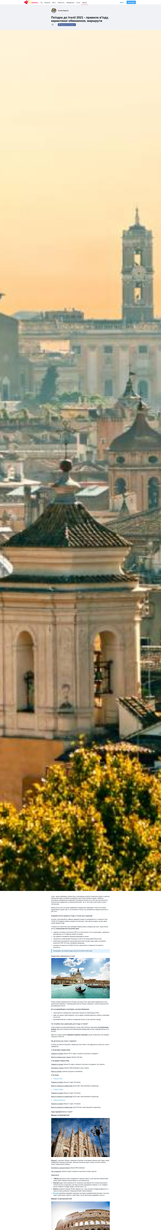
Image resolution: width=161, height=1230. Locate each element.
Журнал (84, 2)
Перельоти (61, 2)
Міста (54, 2)
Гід (41, 2)
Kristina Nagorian (63, 10)
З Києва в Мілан (58, 1089)
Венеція (56, 1193)
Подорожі (47, 2)
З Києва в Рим (57, 1078)
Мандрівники (70, 2)
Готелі (78, 2)
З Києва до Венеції (59, 1100)
